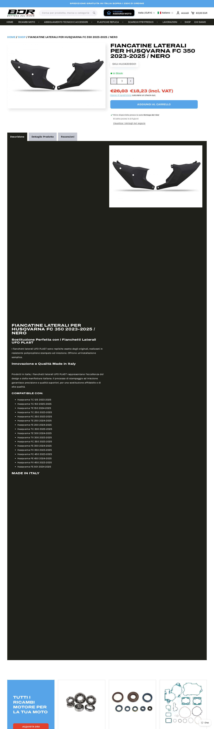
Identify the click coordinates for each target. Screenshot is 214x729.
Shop (22, 37)
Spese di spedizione (120, 95)
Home (11, 37)
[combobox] (68, 13)
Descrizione (17, 136)
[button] (199, 13)
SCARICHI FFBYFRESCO (140, 22)
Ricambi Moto (26, 22)
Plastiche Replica (108, 22)
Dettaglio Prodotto (43, 136)
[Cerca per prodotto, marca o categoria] (94, 13)
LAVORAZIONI (170, 22)
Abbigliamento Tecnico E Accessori (66, 22)
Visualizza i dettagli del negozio (129, 123)
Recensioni (67, 136)
